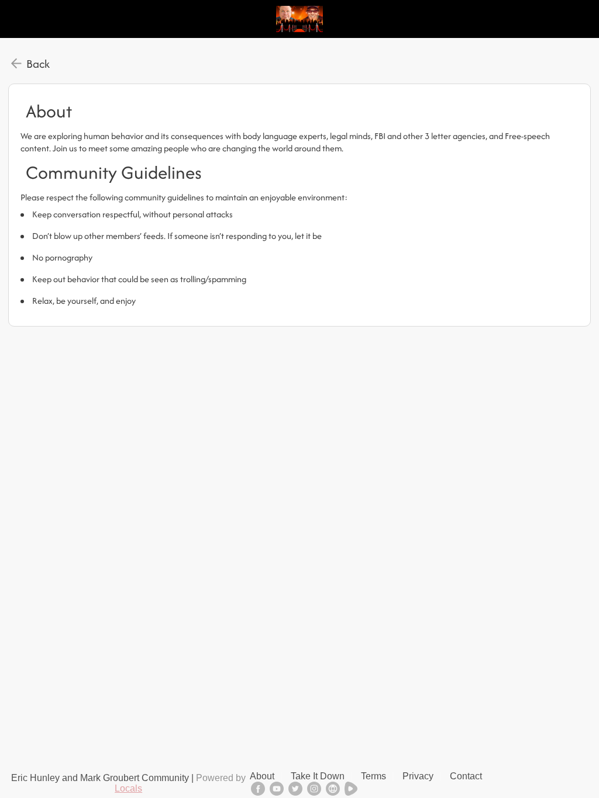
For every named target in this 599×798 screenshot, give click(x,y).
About (262, 776)
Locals (128, 788)
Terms (373, 776)
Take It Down (318, 776)
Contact (466, 776)
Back (38, 63)
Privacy (417, 776)
